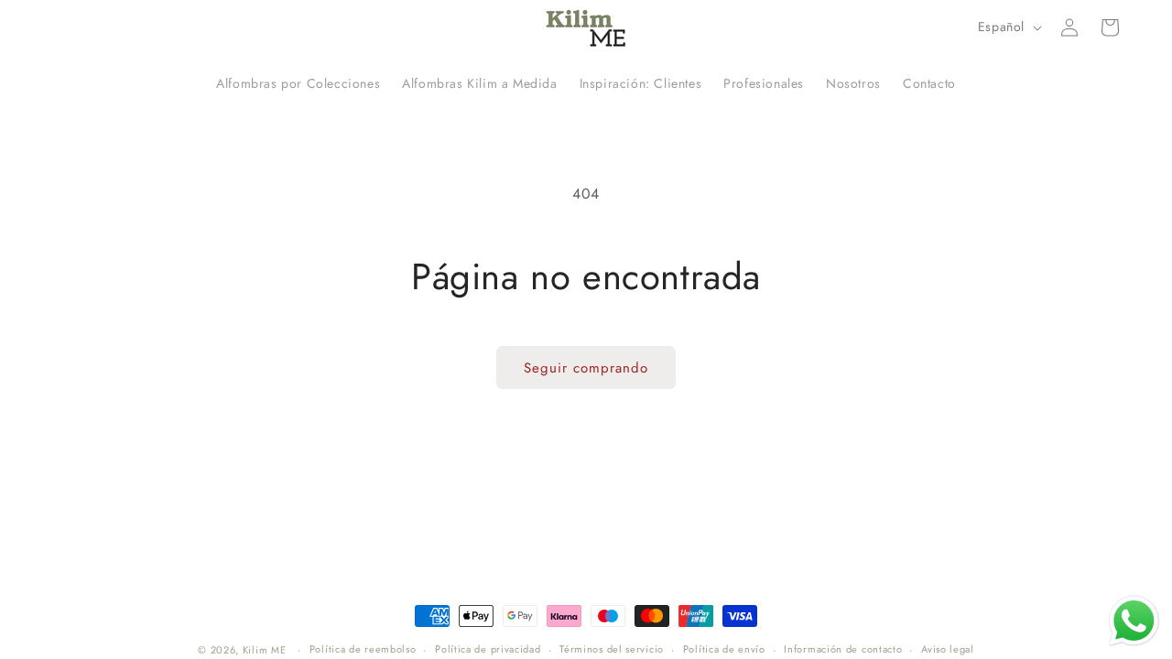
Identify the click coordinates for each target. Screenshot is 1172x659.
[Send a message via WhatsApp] (1134, 621)
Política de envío (724, 649)
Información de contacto (843, 649)
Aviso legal (947, 649)
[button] (1110, 27)
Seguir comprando (586, 368)
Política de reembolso (363, 649)
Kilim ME (265, 650)
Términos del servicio (611, 649)
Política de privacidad (487, 649)
